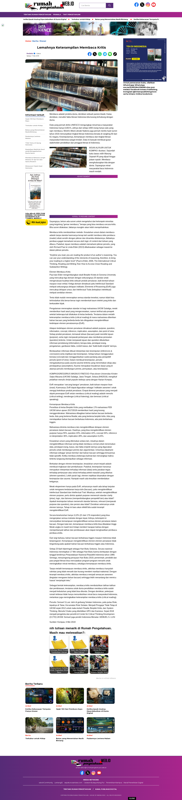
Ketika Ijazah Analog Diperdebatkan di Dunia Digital (25, 19)
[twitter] (142, 6)
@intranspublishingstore (144, 92)
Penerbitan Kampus (114, 783)
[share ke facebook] (90, 55)
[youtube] (154, 6)
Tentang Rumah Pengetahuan (37, 14)
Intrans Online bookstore (140, 94)
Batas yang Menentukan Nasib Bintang (91, 19)
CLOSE (132, 798)
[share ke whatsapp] (100, 55)
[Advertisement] (138, 115)
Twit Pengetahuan (71, 14)
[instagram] (148, 6)
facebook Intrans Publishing (143, 89)
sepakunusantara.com (73, 783)
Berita (35, 41)
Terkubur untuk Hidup (61, 19)
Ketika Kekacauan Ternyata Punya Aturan (131, 19)
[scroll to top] (174, 796)
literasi (43, 41)
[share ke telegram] (105, 55)
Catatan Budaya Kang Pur (94, 783)
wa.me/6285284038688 (134, 87)
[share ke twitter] (95, 55)
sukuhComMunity (46, 783)
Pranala (57, 14)
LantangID (58, 783)
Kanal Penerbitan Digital (133, 783)
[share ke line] (110, 55)
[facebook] (137, 6)
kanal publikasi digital (106, 789)
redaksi (30, 53)
